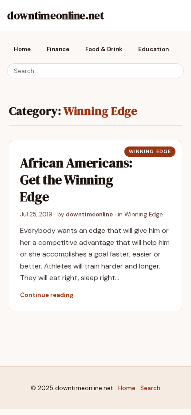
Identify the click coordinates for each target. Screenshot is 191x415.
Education (153, 49)
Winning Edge (150, 151)
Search (150, 388)
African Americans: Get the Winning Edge (76, 180)
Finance (58, 49)
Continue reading (47, 295)
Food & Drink (103, 49)
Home (22, 49)
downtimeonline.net (55, 15)
